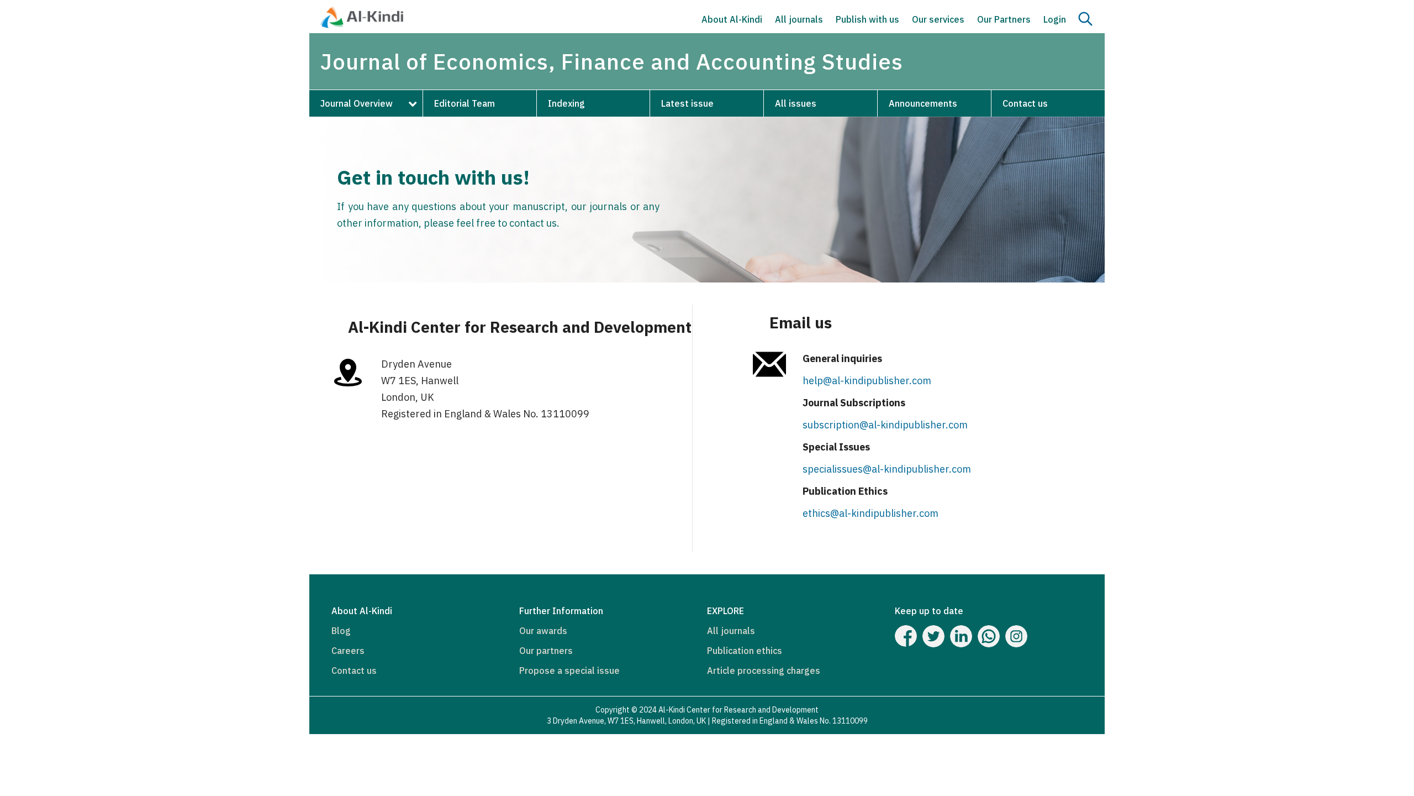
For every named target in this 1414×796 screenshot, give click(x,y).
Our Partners (1004, 19)
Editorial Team (464, 103)
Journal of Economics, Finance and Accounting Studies (611, 61)
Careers (348, 650)
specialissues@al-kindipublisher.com (887, 469)
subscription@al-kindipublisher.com (885, 424)
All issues (795, 103)
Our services (938, 19)
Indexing (566, 103)
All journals (799, 19)
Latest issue (687, 103)
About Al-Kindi (731, 19)
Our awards (543, 630)
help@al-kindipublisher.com (867, 380)
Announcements (923, 103)
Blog (341, 630)
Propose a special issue (569, 670)
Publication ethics (744, 650)
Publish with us (867, 19)
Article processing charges (763, 670)
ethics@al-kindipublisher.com (870, 513)
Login (1054, 19)
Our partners (546, 650)
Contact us (1025, 103)
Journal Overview (356, 103)
